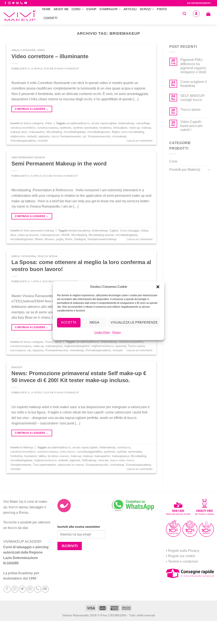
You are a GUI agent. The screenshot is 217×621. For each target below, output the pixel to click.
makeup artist (18, 132)
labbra (42, 456)
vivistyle (43, 140)
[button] (158, 287)
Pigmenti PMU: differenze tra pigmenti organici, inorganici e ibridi (193, 66)
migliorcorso (17, 136)
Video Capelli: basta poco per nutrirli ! (191, 126)
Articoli (130, 9)
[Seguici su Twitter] (13, 3)
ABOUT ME (61, 9)
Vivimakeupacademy (23, 140)
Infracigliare (120, 127)
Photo (162, 9)
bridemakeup (126, 123)
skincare (103, 460)
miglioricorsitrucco (102, 346)
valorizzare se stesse (70, 464)
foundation (30, 456)
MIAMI (65, 235)
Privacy (116, 332)
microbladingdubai (75, 132)
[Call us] (21, 3)
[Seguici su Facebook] (5, 3)
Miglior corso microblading (128, 132)
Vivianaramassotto (99, 136)
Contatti (50, 18)
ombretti (32, 136)
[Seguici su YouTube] (25, 3)
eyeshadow (91, 127)
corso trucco (67, 451)
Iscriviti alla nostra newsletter (78, 526)
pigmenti (75, 460)
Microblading (54, 132)
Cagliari (113, 230)
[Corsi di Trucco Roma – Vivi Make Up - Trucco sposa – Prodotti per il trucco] (19, 15)
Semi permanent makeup (28, 157)
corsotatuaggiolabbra (89, 451)
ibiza (13, 235)
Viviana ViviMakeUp (66, 68)
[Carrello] (208, 13)
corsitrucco (124, 447)
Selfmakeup (89, 460)
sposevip (120, 346)
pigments (44, 136)
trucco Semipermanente (66, 136)
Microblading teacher (101, 235)
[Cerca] (184, 14)
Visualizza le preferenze (134, 322)
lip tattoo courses (58, 456)
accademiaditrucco (78, 123)
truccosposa (17, 350)
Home (46, 9)
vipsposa (37, 350)
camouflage (143, 123)
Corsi (76, 9)
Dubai (144, 230)
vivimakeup (119, 136)
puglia (59, 239)
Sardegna (80, 239)
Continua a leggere (32, 108)
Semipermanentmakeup (101, 239)
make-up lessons (28, 235)
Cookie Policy (102, 332)
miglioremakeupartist (77, 346)
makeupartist (37, 132)
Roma (68, 239)
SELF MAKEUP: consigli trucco (192, 98)
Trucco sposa (47, 256)
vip (84, 136)
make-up (134, 127)
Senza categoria (23, 50)
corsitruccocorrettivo (22, 127)
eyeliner (77, 127)
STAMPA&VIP (108, 9)
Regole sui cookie (181, 556)
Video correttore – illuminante (49, 56)
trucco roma (117, 460)
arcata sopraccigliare (104, 123)
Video (41, 50)
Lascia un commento (139, 140)
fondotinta (105, 127)
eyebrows (65, 127)
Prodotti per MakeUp (184, 169)
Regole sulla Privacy (183, 550)
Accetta (68, 322)
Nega (94, 322)
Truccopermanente (44, 464)
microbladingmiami (98, 132)
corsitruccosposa (47, 127)
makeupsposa (54, 346)
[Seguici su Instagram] (9, 3)
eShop (91, 9)
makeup (146, 127)
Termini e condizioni (183, 561)
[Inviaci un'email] (17, 3)
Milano (39, 239)
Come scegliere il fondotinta (193, 84)
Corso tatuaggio (129, 230)
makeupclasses (50, 235)
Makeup (16, 367)
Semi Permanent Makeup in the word (59, 164)
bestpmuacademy (79, 230)
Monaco (49, 239)
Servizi (145, 9)
